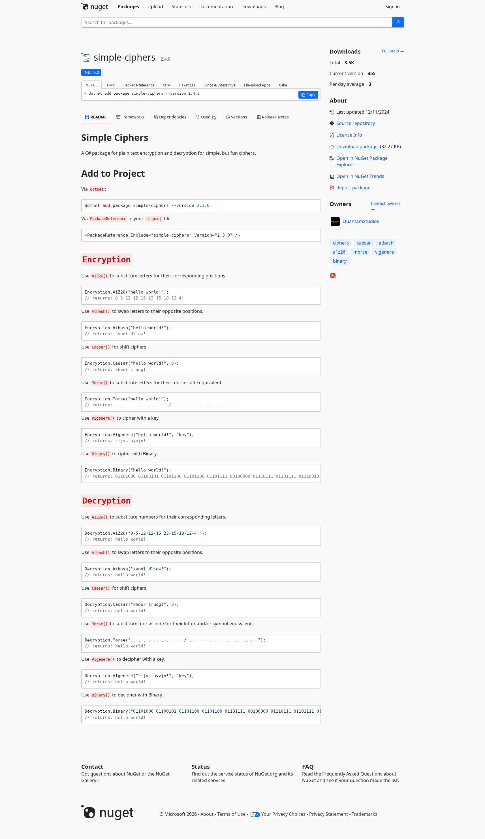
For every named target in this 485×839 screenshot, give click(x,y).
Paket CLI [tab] (187, 85)
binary (340, 261)
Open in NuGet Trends (360, 176)
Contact (92, 766)
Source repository (355, 123)
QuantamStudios (361, 221)
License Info (349, 135)
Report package (353, 187)
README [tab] (98, 117)
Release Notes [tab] (275, 117)
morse (360, 252)
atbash (386, 243)
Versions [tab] (238, 117)
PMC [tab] (111, 85)
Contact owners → (385, 206)
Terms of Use (231, 814)
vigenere (384, 252)
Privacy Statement (328, 814)
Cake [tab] (283, 85)
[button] (308, 95)
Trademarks (364, 814)
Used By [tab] (208, 117)
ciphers (341, 243)
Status (201, 766)
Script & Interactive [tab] (220, 85)
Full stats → (393, 51)
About (206, 814)
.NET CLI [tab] (92, 85)
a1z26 (339, 252)
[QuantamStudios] (335, 221)
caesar (364, 243)
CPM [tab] (167, 85)
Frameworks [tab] (132, 117)
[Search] (398, 22)
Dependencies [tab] (172, 117)
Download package (357, 146)
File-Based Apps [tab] (257, 85)
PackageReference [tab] (138, 85)
